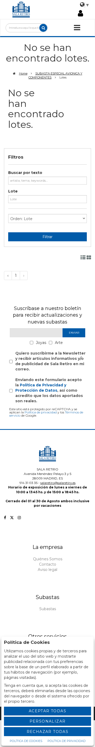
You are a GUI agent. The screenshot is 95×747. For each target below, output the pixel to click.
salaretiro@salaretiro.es (57, 483)
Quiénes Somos (47, 559)
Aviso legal (47, 569)
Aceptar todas (47, 711)
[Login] (80, 13)
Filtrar (47, 236)
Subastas (47, 608)
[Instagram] (19, 517)
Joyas (41, 342)
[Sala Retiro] (21, 9)
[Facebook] (5, 517)
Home (23, 73)
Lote (13, 191)
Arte (59, 342)
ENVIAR (74, 332)
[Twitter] (12, 517)
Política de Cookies (26, 741)
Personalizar (48, 721)
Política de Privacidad (67, 741)
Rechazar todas (48, 731)
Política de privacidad (41, 412)
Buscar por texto (25, 172)
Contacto (47, 564)
